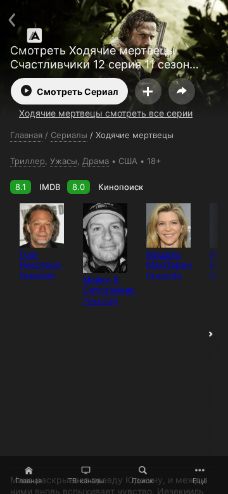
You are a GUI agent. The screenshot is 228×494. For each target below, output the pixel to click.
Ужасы (63, 161)
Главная (28, 480)
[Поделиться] (181, 91)
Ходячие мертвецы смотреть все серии (106, 113)
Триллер (27, 161)
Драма (95, 161)
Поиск (142, 480)
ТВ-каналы (86, 480)
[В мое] (148, 91)
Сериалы (69, 135)
